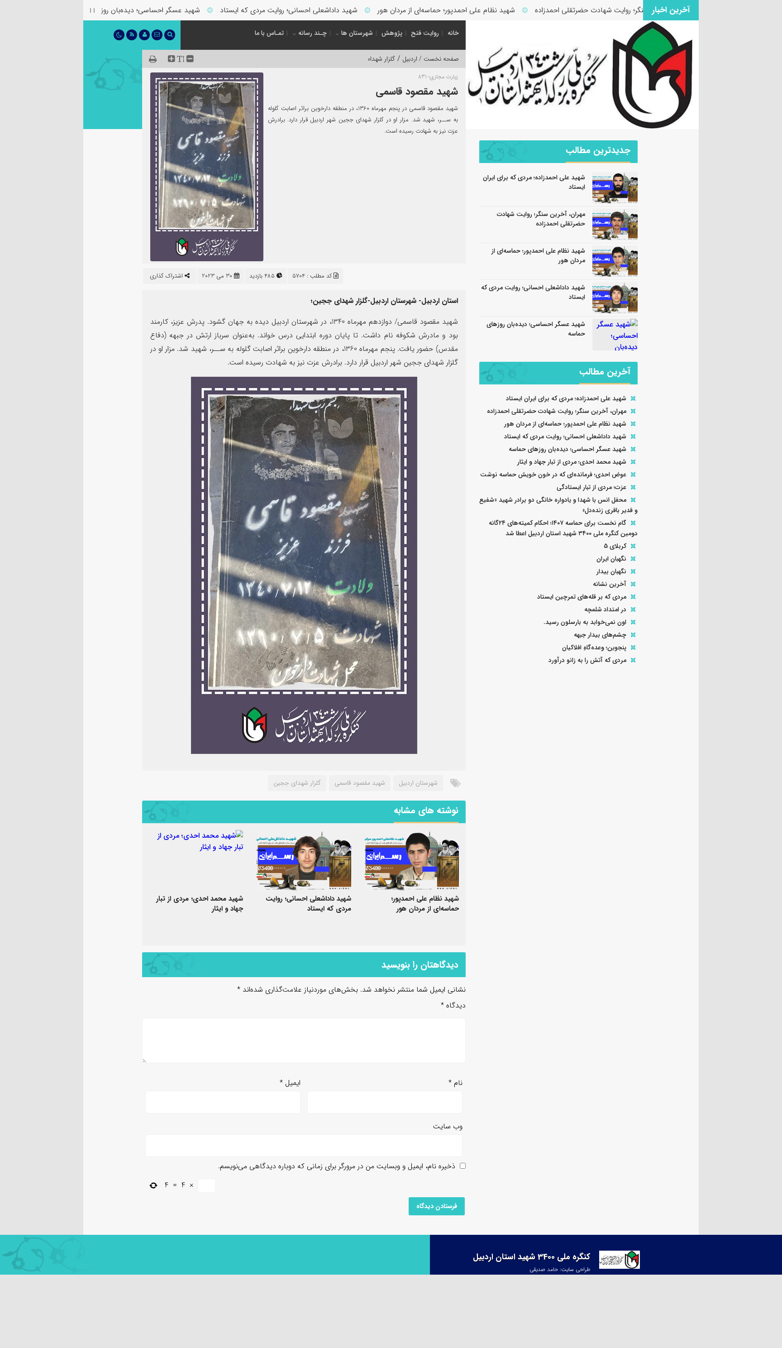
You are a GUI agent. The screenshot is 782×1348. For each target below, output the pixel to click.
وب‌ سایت (448, 1126)
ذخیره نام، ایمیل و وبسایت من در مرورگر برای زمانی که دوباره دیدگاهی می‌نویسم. (336, 1166)
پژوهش (391, 33)
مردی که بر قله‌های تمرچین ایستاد (581, 597)
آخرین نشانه (609, 584)
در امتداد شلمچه (605, 609)
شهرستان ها (357, 33)
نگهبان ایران (611, 559)
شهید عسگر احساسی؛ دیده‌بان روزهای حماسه (161, 10)
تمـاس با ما (269, 33)
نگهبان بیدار (611, 571)
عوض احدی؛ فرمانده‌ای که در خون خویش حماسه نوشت (553, 475)
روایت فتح (425, 33)
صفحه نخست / (438, 59)
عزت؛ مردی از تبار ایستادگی (591, 487)
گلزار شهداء (381, 59)
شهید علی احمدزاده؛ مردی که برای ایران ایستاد (534, 182)
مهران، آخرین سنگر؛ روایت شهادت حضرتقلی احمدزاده (640, 10)
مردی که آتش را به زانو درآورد (587, 660)
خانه (453, 33)
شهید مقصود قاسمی (417, 91)
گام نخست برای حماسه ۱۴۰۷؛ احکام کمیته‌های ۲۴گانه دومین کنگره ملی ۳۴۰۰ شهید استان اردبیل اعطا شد (563, 528)
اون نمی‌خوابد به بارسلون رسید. (585, 622)
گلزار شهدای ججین (297, 783)
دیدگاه (453, 1005)
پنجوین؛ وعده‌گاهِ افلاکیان (594, 647)
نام (455, 1083)
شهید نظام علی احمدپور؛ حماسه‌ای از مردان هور (474, 10)
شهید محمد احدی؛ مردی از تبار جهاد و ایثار (199, 903)
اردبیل (409, 59)
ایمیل (290, 1083)
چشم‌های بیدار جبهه (600, 635)
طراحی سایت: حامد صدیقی (559, 1269)
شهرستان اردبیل (418, 783)
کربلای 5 (615, 546)
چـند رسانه (312, 33)
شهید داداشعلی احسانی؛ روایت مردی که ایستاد (317, 10)
